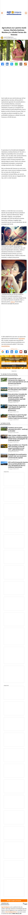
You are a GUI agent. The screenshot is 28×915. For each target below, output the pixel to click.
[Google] (2, 351)
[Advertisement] (14, 5)
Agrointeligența (5, 907)
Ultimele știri (5, 423)
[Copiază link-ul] (25, 64)
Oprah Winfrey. (5, 346)
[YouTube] (21, 351)
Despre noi (5, 903)
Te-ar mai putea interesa (9, 374)
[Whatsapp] (16, 64)
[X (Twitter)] (11, 64)
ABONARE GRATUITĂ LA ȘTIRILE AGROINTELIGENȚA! (14, 359)
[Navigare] (2, 13)
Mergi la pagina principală (14, 900)
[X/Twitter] (16, 351)
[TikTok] (25, 351)
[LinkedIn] (7, 64)
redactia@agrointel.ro (11, 912)
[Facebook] (2, 64)
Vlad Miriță (22, 338)
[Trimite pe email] (21, 64)
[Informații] (26, 13)
